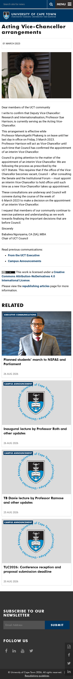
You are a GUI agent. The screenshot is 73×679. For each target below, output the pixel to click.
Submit (57, 625)
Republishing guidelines (37, 675)
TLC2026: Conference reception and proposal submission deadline (32, 569)
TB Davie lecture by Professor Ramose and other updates (33, 500)
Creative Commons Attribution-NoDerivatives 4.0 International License (33, 276)
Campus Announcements (24, 261)
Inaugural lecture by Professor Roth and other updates (35, 431)
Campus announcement (18, 384)
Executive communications (20, 315)
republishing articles (36, 286)
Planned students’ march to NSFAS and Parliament (35, 362)
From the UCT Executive (24, 255)
